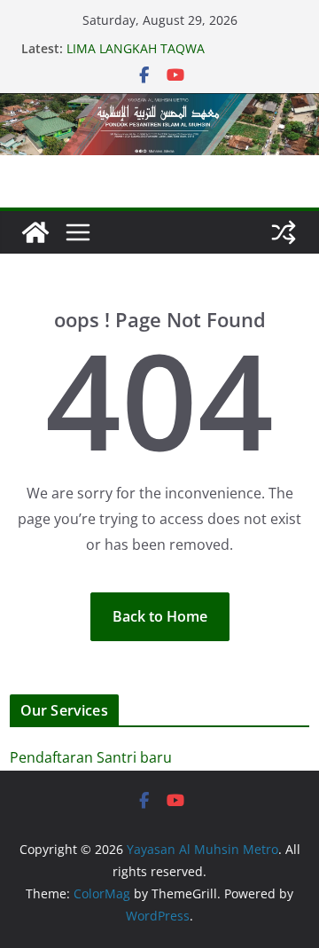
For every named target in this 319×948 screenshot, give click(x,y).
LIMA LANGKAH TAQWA (135, 48)
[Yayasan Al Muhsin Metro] (159, 105)
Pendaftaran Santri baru (91, 757)
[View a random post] (283, 232)
